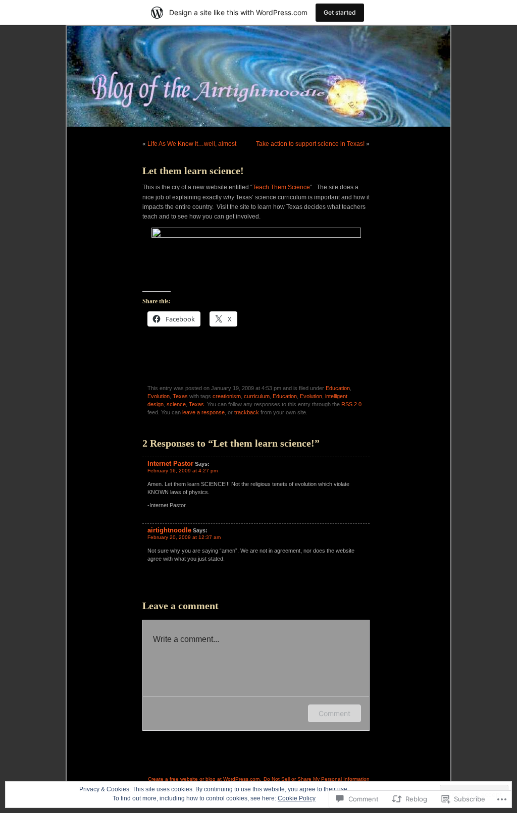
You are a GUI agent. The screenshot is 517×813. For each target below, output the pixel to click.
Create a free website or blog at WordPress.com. (204, 779)
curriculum (257, 396)
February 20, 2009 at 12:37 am (184, 537)
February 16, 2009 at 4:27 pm (182, 470)
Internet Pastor (170, 463)
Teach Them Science (281, 187)
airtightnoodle (169, 530)
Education (338, 388)
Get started (340, 12)
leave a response (203, 412)
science (176, 404)
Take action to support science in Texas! (310, 143)
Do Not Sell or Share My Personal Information (317, 779)
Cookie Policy (297, 798)
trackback (246, 412)
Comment (334, 713)
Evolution (158, 396)
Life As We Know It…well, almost (191, 143)
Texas (180, 396)
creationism (227, 396)
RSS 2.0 (351, 404)
